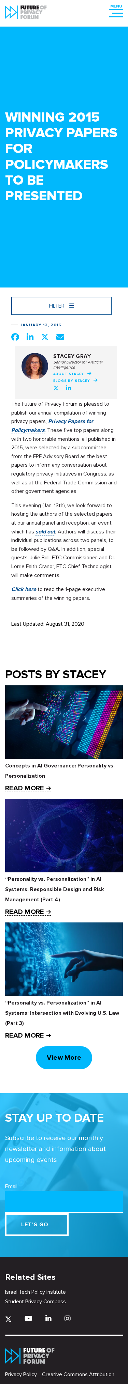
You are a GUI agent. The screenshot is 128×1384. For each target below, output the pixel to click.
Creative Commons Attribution (78, 1374)
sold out (45, 531)
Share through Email (60, 337)
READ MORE (24, 788)
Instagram (68, 1318)
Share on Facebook (15, 337)
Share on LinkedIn (30, 337)
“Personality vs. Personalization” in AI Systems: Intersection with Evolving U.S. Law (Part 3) (62, 1013)
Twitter (56, 388)
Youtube (28, 1318)
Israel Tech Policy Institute (35, 1292)
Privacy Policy (21, 1374)
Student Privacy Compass (35, 1301)
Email (11, 1186)
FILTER (57, 305)
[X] (8, 1319)
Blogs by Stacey (71, 381)
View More (64, 1058)
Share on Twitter (45, 337)
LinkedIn (69, 388)
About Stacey (68, 374)
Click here (23, 589)
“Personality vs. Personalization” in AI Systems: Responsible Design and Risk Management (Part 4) (54, 889)
